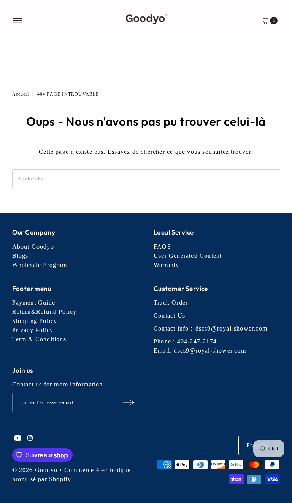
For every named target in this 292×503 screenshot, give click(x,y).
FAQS (162, 246)
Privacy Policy (33, 330)
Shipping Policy (34, 321)
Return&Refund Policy (44, 311)
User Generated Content (188, 255)
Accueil (20, 94)
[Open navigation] (18, 20)
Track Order (171, 302)
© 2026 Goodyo (35, 470)
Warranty (166, 265)
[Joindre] (128, 402)
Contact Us (169, 315)
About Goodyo (33, 246)
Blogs (20, 255)
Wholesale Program (39, 265)
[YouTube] (18, 438)
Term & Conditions (39, 339)
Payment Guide (34, 302)
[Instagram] (30, 438)
